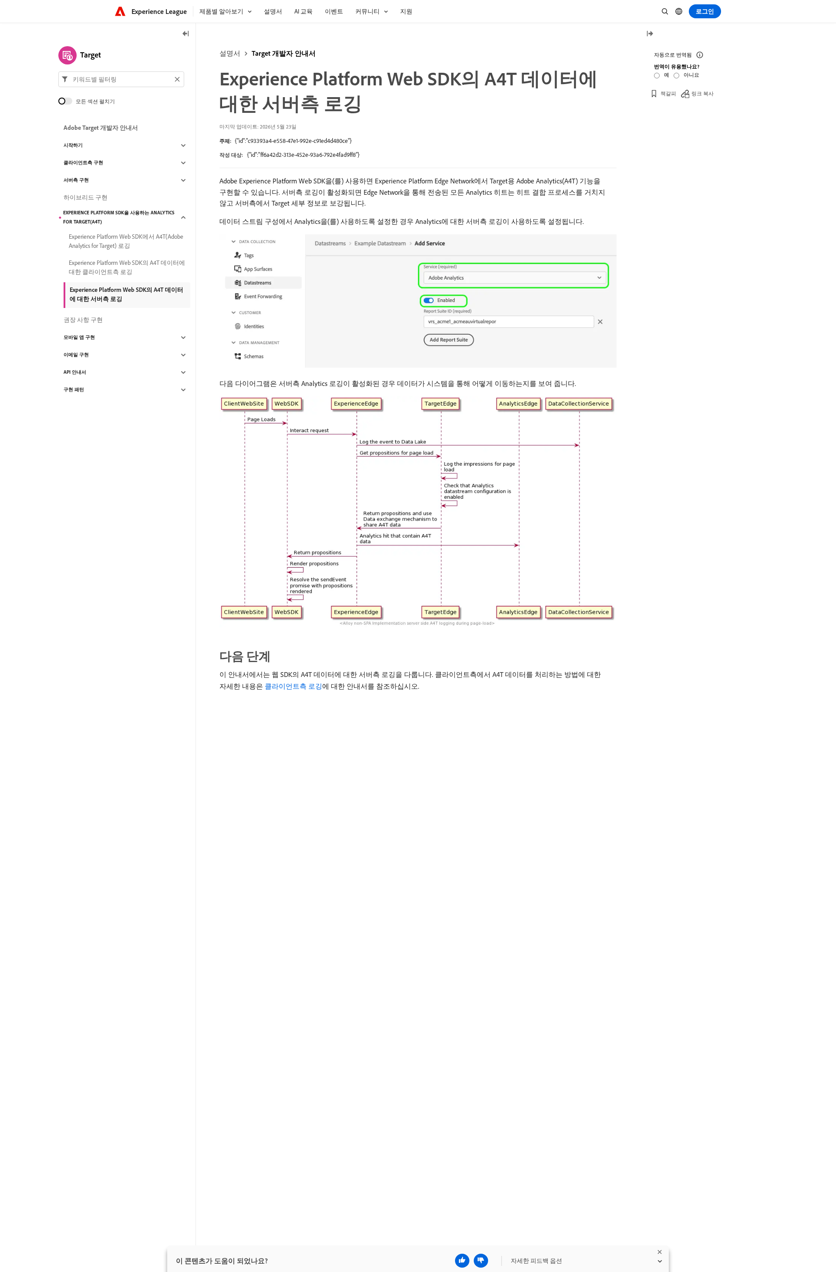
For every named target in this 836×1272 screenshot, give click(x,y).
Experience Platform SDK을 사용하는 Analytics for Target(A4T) (119, 217)
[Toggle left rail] (186, 34)
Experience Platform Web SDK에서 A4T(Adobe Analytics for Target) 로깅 (126, 241)
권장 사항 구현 (83, 320)
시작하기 (73, 145)
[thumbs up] (462, 1261)
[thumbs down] (481, 1261)
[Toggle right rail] (649, 34)
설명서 (229, 53)
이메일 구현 (76, 355)
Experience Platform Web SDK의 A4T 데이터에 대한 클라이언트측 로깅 (127, 267)
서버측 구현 (76, 180)
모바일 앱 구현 (79, 338)
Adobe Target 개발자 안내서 (101, 128)
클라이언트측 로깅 (293, 686)
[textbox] (121, 79)
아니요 (691, 74)
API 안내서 (75, 372)
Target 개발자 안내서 (284, 53)
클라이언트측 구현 (83, 163)
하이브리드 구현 (86, 198)
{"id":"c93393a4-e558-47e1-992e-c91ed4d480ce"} (293, 141)
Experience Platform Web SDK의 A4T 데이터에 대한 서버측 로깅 (126, 294)
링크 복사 (702, 93)
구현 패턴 (74, 390)
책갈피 (668, 93)
